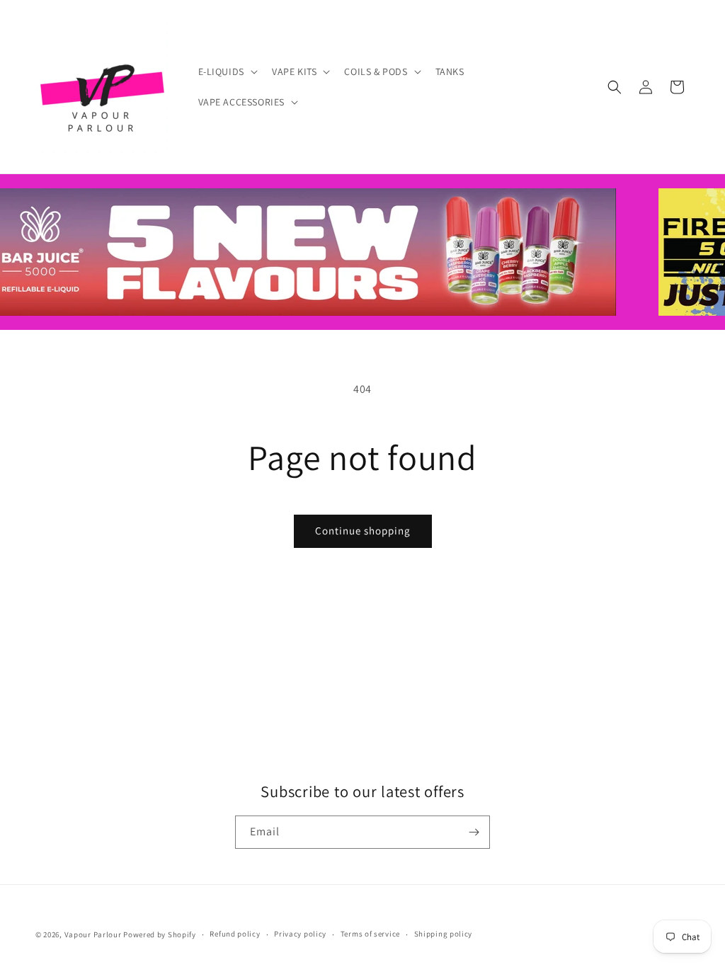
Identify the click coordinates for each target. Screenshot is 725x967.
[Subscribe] (473, 832)
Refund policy (235, 934)
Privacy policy (300, 934)
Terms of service (370, 934)
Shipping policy (443, 934)
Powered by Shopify (159, 934)
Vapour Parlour (93, 934)
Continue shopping (363, 530)
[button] (226, 71)
